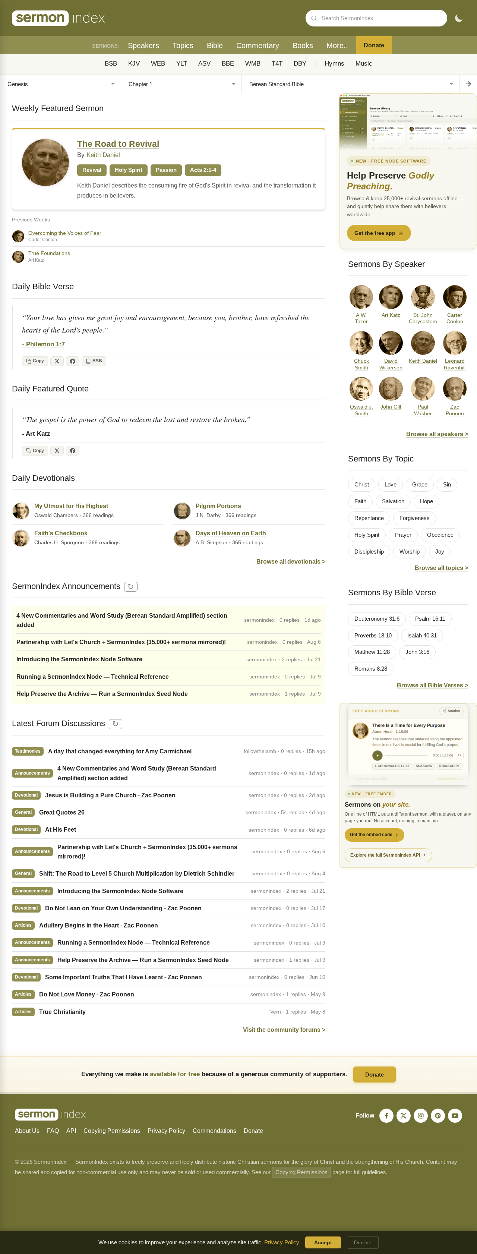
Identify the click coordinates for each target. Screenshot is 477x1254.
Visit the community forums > (284, 1030)
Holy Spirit (366, 535)
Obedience (440, 535)
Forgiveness (414, 518)
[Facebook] (386, 1116)
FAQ (53, 1131)
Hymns (334, 63)
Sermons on (377, 804)
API (71, 1131)
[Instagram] (421, 1116)
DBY (300, 63)
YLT (181, 63)
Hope (426, 501)
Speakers (143, 45)
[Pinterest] (438, 1116)
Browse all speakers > (437, 434)
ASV (204, 63)
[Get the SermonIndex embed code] (408, 744)
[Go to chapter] (468, 84)
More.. (337, 45)
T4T (277, 63)
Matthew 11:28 (372, 652)
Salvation (393, 501)
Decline (363, 1242)
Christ (361, 485)
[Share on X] (57, 361)
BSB (111, 63)
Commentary (257, 45)
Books (303, 45)
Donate (374, 45)
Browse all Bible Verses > (432, 685)
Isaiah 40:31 (422, 636)
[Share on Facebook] (72, 361)
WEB (158, 63)
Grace (419, 485)
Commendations (214, 1131)
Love (391, 485)
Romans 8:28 (370, 669)
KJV (134, 63)
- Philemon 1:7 (43, 344)
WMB (252, 63)
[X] (404, 1116)
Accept (323, 1242)
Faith (360, 501)
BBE (228, 63)
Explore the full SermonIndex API (385, 855)
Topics (183, 45)
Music (364, 63)
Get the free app (374, 233)
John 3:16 (417, 652)
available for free (175, 1074)
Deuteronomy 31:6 (376, 619)
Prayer (403, 535)
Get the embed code (371, 834)
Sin (447, 485)
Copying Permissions (111, 1131)
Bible (215, 45)
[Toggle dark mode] (458, 18)
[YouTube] (455, 1116)
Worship (409, 552)
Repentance (369, 518)
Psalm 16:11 (430, 619)
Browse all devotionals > (290, 561)
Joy (439, 552)
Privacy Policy (166, 1131)
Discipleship (369, 552)
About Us (27, 1131)
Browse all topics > (441, 568)
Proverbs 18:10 (373, 636)
